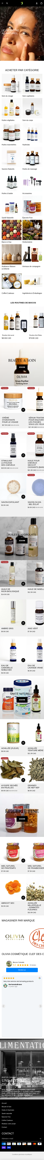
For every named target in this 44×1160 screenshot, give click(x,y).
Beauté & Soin (6, 1106)
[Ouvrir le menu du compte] (36, 3)
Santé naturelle (7, 1113)
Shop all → (5, 37)
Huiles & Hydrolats (8, 1110)
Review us (22, 970)
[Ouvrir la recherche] (7, 3)
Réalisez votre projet (9, 1124)
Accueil (4, 1103)
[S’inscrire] (40, 1139)
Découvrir (22, 367)
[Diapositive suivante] (40, 322)
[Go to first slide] (40, 1006)
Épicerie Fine (6, 1117)
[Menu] (2, 3)
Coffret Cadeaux (7, 1120)
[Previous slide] (3, 1006)
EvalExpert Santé (15, 988)
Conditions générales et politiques (22, 1154)
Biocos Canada (18, 962)
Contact (4, 1127)
